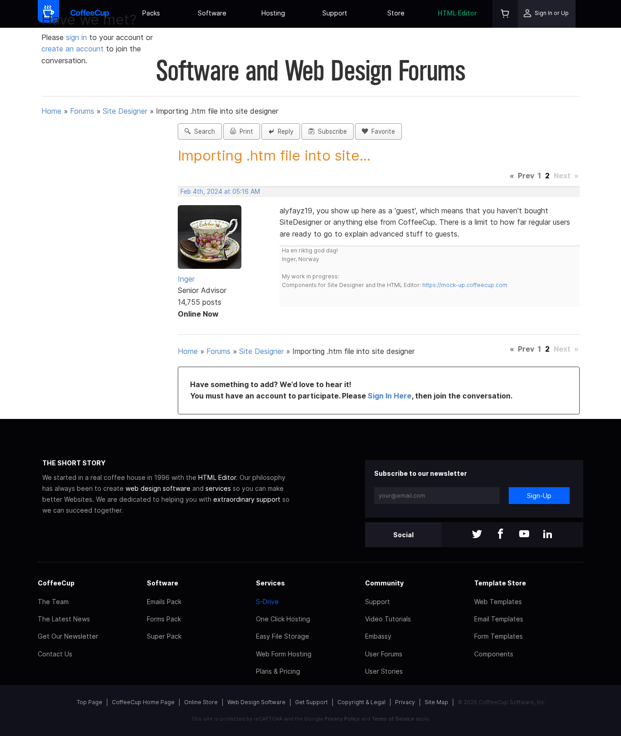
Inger (186, 278)
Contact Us (55, 654)
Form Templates (498, 636)
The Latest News (64, 619)
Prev (526, 175)
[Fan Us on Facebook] (500, 534)
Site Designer (125, 111)
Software (212, 13)
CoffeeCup (56, 583)
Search (202, 131)
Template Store (500, 583)
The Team (53, 601)
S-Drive (267, 601)
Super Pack (164, 636)
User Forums (383, 654)
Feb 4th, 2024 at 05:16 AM (220, 191)
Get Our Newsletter (68, 636)
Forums (82, 111)
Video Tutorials (388, 619)
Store (396, 13)
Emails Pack (164, 601)
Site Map (436, 702)
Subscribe (330, 131)
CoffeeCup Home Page (143, 702)
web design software (157, 488)
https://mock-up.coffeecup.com (464, 285)
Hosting (273, 13)
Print (244, 131)
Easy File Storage (282, 636)
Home (51, 111)
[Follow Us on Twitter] (477, 534)
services (218, 488)
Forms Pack (164, 619)
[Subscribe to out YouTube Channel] (524, 534)
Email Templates (498, 619)
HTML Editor (457, 13)
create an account (72, 48)
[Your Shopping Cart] (505, 14)
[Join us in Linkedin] (548, 534)
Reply (283, 131)
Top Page (89, 702)
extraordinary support (246, 499)
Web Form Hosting (283, 654)
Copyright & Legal (361, 702)
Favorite (381, 131)
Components (493, 654)
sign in (77, 37)
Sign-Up (539, 495)
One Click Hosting (283, 619)
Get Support (311, 702)
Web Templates (498, 601)
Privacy (405, 702)
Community (384, 583)
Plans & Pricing (278, 671)
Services (270, 583)
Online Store (201, 702)
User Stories (384, 671)
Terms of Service (393, 719)
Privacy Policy (342, 719)
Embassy (378, 636)
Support (334, 13)
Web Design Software (256, 702)
